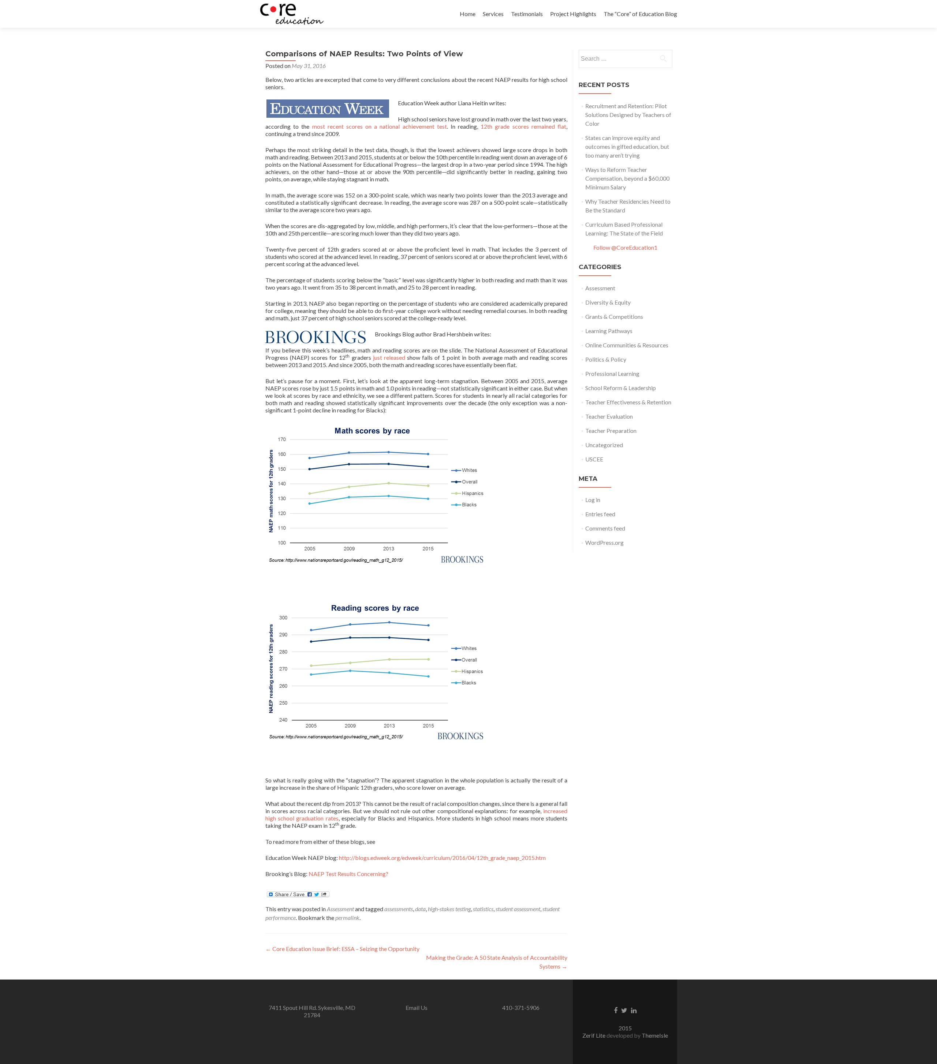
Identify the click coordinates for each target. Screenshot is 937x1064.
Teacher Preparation (611, 430)
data (420, 908)
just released (389, 357)
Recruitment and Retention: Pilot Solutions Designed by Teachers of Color (628, 114)
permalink (347, 917)
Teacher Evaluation (609, 416)
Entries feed (600, 513)
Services (493, 13)
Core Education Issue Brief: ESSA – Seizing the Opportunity (342, 948)
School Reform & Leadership (620, 387)
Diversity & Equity (608, 302)
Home (467, 13)
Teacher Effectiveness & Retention (628, 402)
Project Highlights (573, 13)
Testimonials (527, 13)
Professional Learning (612, 373)
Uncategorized (604, 444)
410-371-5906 (521, 1007)
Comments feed (605, 528)
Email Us (417, 1007)
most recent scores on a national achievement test (378, 126)
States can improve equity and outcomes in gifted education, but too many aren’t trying (627, 146)
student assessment (518, 908)
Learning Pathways (608, 330)
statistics (483, 908)
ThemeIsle (655, 1035)
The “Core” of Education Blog (640, 13)
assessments (398, 908)
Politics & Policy (605, 359)
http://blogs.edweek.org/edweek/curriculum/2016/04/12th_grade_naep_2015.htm (442, 857)
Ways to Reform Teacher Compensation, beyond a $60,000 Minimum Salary (627, 178)
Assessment (340, 908)
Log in (592, 499)
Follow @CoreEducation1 (625, 247)
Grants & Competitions (614, 316)
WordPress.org (604, 542)
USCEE (594, 459)
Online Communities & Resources (626, 345)
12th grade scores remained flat (523, 126)
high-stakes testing (449, 908)
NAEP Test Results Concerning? (348, 873)
